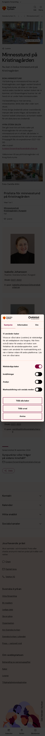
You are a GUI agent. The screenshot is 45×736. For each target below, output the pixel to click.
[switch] (38, 374)
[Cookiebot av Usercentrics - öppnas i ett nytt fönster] (31, 318)
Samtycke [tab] (8, 325)
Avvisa (22, 416)
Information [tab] (22, 325)
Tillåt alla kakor (22, 401)
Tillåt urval (22, 408)
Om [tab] (36, 325)
